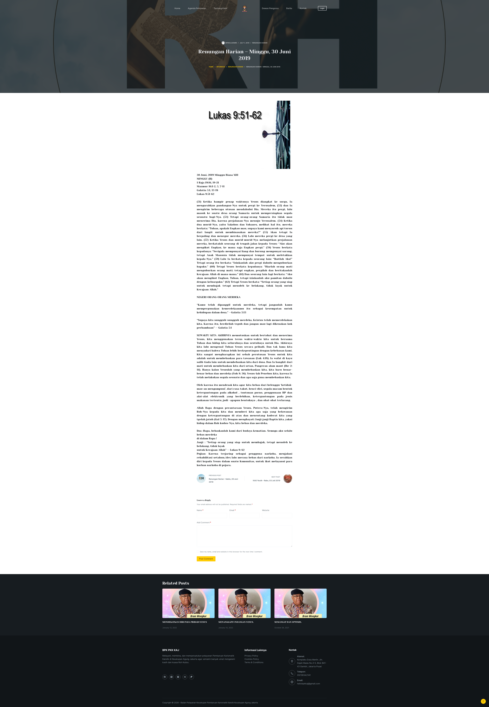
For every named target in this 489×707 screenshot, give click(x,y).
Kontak (303, 8)
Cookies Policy (251, 659)
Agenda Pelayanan (197, 8)
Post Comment (206, 559)
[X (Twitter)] (171, 677)
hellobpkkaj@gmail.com (308, 683)
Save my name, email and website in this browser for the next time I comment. (231, 552)
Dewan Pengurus (270, 8)
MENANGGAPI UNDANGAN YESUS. (236, 622)
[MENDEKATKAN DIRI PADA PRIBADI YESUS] (188, 603)
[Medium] (184, 677)
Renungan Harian (259, 43)
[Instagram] (178, 677)
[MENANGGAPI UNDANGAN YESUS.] (244, 603)
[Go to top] (483, 701)
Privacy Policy (251, 655)
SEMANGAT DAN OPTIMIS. (288, 622)
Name (200, 510)
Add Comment (204, 522)
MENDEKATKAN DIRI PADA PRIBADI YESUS (184, 622)
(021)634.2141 (304, 675)
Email (232, 510)
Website (265, 510)
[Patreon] (191, 677)
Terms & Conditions (253, 662)
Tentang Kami (220, 8)
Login (322, 8)
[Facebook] (164, 677)
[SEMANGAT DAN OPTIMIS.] (300, 603)
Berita (289, 8)
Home (177, 8)
